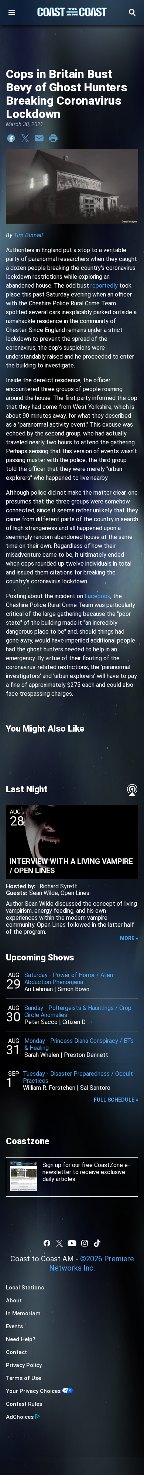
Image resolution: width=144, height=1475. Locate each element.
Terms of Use (23, 1378)
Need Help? (20, 1339)
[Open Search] (132, 12)
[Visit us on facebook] (46, 1243)
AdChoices (20, 1417)
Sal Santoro (95, 1087)
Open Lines (75, 892)
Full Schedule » (116, 1100)
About (14, 1300)
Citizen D (74, 1021)
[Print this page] (53, 138)
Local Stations (25, 1287)
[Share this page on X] (25, 138)
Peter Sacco (41, 1021)
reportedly (104, 285)
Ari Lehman (38, 989)
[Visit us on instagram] (84, 1243)
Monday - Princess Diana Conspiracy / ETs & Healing (79, 1044)
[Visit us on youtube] (72, 1243)
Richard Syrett (58, 886)
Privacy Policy (24, 1365)
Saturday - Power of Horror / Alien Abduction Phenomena (68, 979)
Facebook (97, 596)
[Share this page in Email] (39, 138)
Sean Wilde (43, 892)
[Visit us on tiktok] (97, 1243)
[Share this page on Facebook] (11, 138)
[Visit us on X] (59, 1243)
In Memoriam (23, 1313)
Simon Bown (73, 989)
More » (129, 938)
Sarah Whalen (41, 1054)
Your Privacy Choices (33, 1391)
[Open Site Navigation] (12, 12)
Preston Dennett (86, 1054)
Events (14, 1326)
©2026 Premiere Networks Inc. (91, 1263)
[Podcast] (132, 790)
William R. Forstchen (49, 1087)
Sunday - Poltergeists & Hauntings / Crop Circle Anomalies (77, 1011)
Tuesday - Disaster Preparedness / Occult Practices (78, 1077)
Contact (16, 1352)
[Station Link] (72, 12)
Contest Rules (24, 1404)
